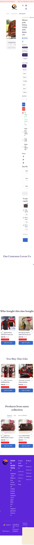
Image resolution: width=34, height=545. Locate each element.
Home (7, 13)
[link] (6, 4)
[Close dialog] (32, 528)
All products (14, 13)
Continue (25, 540)
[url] (13, 499)
